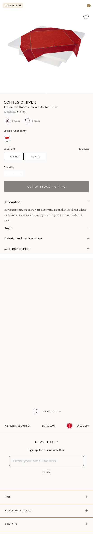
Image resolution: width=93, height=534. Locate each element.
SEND (46, 472)
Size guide (84, 149)
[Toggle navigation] (7, 7)
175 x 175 (35, 156)
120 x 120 (14, 156)
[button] (80, 7)
